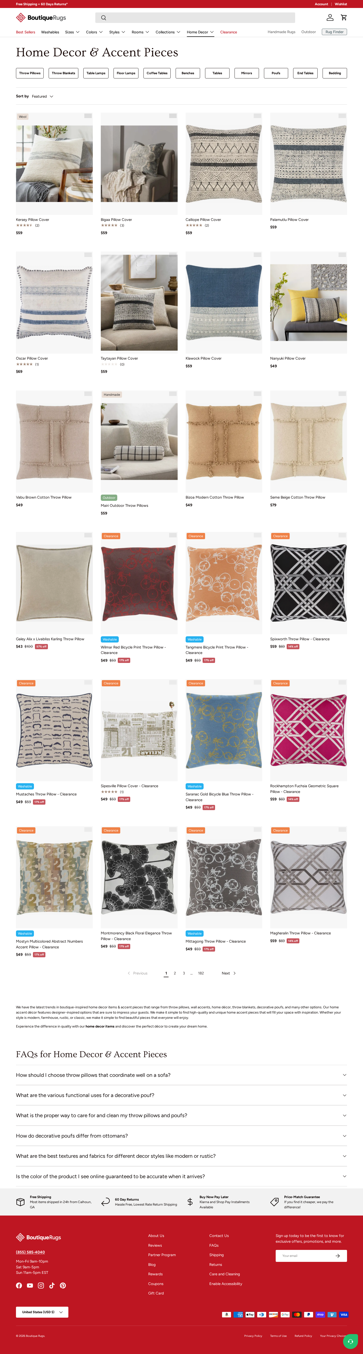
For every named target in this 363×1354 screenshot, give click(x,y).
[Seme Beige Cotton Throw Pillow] (308, 441)
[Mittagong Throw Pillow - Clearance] (224, 877)
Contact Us (219, 1235)
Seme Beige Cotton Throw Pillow (297, 497)
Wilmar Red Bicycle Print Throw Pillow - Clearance (133, 650)
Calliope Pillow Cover (203, 219)
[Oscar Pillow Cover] (54, 303)
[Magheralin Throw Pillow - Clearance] (308, 877)
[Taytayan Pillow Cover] (139, 303)
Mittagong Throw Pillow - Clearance (216, 941)
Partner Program (162, 1255)
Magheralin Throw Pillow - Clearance (300, 933)
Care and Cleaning (224, 1274)
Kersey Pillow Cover (32, 219)
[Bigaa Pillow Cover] (139, 164)
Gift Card (156, 1293)
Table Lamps (96, 73)
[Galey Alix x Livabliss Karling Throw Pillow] (54, 583)
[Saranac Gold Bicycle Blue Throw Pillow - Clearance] (224, 730)
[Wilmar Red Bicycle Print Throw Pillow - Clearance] (139, 583)
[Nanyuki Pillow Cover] (308, 303)
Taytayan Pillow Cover (119, 358)
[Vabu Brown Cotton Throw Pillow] (54, 441)
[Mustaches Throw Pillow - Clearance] (54, 730)
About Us (156, 1235)
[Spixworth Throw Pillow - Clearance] (308, 583)
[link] (137, 973)
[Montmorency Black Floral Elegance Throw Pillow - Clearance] (139, 877)
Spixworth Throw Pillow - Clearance (300, 639)
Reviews (155, 1245)
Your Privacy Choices (333, 1336)
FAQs (214, 1245)
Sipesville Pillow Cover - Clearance (129, 786)
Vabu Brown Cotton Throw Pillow (44, 497)
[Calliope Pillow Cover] (224, 164)
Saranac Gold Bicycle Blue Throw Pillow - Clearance (219, 797)
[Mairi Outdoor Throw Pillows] (139, 441)
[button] (344, 17)
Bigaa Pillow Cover (116, 219)
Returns (215, 1264)
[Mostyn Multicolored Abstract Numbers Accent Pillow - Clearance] (54, 877)
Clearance (228, 32)
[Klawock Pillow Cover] (224, 303)
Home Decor (197, 32)
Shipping (216, 1255)
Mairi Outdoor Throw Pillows (124, 505)
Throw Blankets (63, 73)
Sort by (22, 96)
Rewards (155, 1274)
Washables (50, 32)
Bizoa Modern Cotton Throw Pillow (215, 497)
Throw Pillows (29, 73)
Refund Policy (303, 1336)
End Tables (305, 73)
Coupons (155, 1284)
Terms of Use (278, 1336)
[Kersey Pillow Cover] (54, 164)
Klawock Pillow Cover (204, 358)
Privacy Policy (253, 1336)
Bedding (335, 73)
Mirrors (246, 73)
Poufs (276, 73)
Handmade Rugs (281, 32)
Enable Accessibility (225, 1284)
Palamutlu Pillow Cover (289, 219)
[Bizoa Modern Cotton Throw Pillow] (224, 441)
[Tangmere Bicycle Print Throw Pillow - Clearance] (224, 583)
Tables (217, 73)
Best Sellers (25, 32)
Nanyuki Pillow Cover (288, 358)
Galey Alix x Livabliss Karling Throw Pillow (50, 639)
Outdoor (308, 32)
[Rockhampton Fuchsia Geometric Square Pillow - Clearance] (308, 730)
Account (321, 4)
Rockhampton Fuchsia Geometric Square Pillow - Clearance (304, 789)
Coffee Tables (157, 73)
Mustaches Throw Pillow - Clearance (46, 794)
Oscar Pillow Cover (32, 358)
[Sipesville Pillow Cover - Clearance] (139, 730)
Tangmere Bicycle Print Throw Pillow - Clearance (217, 650)
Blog (152, 1264)
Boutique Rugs (35, 1336)
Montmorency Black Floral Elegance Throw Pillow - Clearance (136, 936)
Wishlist (341, 4)
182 (201, 973)
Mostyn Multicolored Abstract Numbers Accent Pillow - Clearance (49, 944)
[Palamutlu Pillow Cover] (308, 164)
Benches (188, 73)
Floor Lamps (126, 73)
